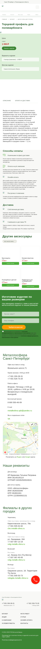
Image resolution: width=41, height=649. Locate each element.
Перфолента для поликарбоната (27, 280)
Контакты (24, 623)
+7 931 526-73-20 (33, 603)
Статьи (23, 617)
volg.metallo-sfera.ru (16, 544)
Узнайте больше (10, 263)
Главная (4, 14)
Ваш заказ (20, 14)
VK (9, 419)
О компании (6, 620)
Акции (28, 14)
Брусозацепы (6, 258)
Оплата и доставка (22, 100)
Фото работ (24, 613)
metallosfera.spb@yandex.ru (20, 411)
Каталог (12, 19)
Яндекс (19, 457)
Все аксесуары (9, 241)
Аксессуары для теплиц (25, 19)
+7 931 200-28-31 (8, 603)
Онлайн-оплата (26, 620)
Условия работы (8, 623)
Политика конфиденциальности (12, 640)
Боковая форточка (27, 258)
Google (27, 457)
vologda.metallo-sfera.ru (18, 578)
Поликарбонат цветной (9, 280)
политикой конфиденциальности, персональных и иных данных (16, 332)
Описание (7, 100)
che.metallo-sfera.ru (16, 528)
